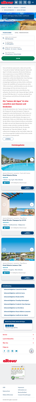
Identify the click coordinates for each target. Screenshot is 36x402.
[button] (18, 335)
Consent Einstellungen (24, 394)
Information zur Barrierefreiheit (22, 391)
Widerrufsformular (8, 394)
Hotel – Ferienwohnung (21, 32)
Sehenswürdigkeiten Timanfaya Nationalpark (16, 300)
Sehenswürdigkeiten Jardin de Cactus (14, 293)
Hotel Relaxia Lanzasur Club (12, 265)
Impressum (21, 387)
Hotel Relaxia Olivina (10, 175)
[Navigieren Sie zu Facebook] (4, 351)
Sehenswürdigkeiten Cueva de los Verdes (15, 289)
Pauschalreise (7, 32)
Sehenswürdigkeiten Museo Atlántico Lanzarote (17, 311)
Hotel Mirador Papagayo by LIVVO (14, 220)
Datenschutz (6, 391)
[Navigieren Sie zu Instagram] (8, 351)
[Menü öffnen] (33, 2)
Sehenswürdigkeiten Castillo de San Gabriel (16, 315)
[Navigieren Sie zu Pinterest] (12, 351)
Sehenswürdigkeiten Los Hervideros (14, 308)
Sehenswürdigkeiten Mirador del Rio (14, 296)
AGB (4, 387)
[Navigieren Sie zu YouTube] (16, 351)
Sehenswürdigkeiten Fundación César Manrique (17, 304)
